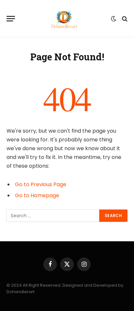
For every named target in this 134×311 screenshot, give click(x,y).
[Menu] (11, 18)
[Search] (124, 18)
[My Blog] (64, 18)
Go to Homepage (37, 195)
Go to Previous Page (40, 184)
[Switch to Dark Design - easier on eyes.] (113, 19)
